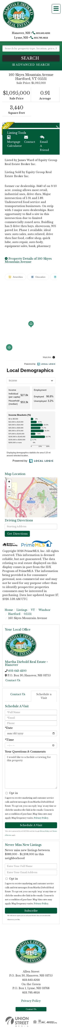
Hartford (14, 613)
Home (9, 609)
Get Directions (17, 533)
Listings (22, 609)
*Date (9, 727)
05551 (28, 613)
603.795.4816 (41, 37)
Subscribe (31, 910)
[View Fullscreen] (9, 493)
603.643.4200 (43, 33)
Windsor (44, 609)
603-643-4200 (17, 670)
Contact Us (12, 680)
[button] (31, 58)
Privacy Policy (41, 818)
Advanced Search (33, 64)
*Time (9, 739)
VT (33, 609)
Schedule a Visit (44, 696)
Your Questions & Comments (25, 751)
